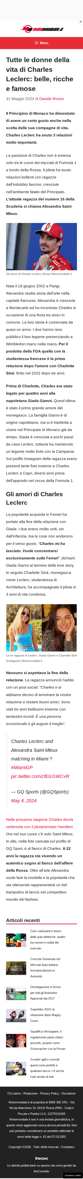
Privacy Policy (49, 1093)
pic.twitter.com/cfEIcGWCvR (40, 776)
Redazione (30, 1093)
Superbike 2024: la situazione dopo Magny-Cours (46, 1015)
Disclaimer (69, 1093)
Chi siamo (14, 1093)
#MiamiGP (21, 767)
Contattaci (67, 1147)
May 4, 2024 (24, 800)
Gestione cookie (73, 1175)
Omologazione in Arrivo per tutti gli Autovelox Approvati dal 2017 (45, 992)
